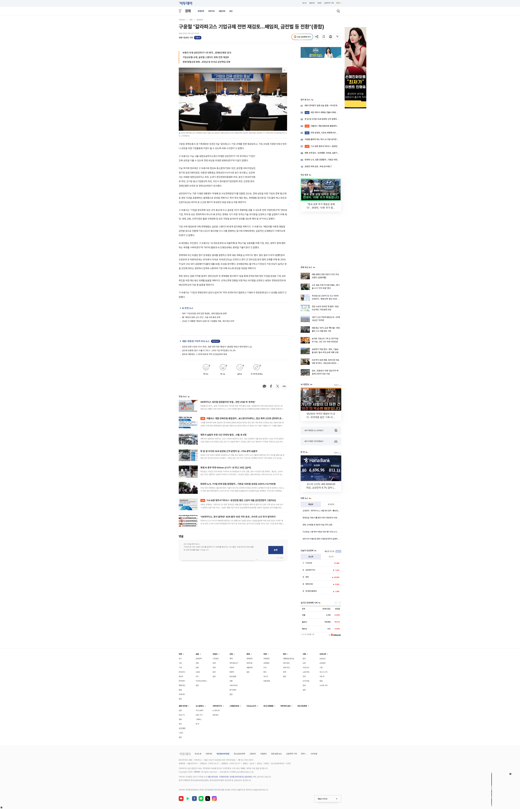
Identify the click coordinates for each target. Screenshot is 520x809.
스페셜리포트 (234, 706)
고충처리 (252, 754)
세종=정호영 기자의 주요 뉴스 (196, 341)
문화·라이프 (183, 706)
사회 (304, 654)
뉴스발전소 (200, 706)
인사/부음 (306, 681)
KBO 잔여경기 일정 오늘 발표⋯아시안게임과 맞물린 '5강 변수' (330, 105)
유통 (231, 681)
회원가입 (312, 3)
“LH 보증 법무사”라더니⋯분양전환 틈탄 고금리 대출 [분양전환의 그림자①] (238, 500)
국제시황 (182, 694)
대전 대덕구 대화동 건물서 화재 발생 (323, 112)
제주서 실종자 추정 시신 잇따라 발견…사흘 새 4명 (223, 434)
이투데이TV (217, 706)
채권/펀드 (182, 685)
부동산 (215, 654)
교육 (304, 663)
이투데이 (182, 20)
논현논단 (323, 659)
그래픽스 (199, 719)
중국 (264, 672)
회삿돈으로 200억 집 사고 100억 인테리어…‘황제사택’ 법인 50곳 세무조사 (325, 299)
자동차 (232, 668)
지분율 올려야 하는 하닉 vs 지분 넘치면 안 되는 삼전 (326, 139)
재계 (231, 659)
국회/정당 (286, 663)
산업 (231, 654)
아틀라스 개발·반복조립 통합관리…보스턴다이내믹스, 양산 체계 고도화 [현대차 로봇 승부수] (246, 418)
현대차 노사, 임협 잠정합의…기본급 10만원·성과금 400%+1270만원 (332, 159)
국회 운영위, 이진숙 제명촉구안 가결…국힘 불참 (327, 133)
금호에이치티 (310, 570)
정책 (214, 668)
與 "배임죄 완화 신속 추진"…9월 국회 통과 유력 (201, 317)
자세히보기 (215, 341)
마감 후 (322, 676)
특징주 (310, 504)
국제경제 (266, 659)
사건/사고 (306, 668)
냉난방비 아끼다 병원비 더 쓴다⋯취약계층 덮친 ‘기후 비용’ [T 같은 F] (321, 417)
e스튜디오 (216, 710)
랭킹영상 (216, 715)
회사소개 (198, 754)
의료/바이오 (234, 685)
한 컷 (197, 724)
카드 (197, 676)
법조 (304, 659)
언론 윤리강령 (212, 777)
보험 (197, 668)
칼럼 (321, 681)
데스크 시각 (323, 672)
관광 (180, 710)
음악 (180, 724)
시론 (321, 668)
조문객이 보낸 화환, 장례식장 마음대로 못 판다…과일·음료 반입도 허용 (325, 363)
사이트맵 (314, 754)
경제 (188, 11)
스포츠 (181, 733)
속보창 (319, 3)
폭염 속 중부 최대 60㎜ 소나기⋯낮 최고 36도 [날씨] (225, 467)
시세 (180, 668)
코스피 (310, 557)
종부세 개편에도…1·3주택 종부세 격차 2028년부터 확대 (204, 354)
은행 (197, 663)
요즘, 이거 (199, 715)
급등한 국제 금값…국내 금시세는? (318, 166)
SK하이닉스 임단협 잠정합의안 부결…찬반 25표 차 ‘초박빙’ (227, 402)
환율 (180, 690)
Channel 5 (251, 706)
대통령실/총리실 (288, 659)
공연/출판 (182, 728)
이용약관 (209, 754)
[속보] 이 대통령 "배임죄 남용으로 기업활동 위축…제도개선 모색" (208, 321)
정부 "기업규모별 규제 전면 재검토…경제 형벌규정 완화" (204, 313)
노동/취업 (306, 672)
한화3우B (309, 584)
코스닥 (331, 557)
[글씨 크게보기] (337, 37)
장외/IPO (182, 672)
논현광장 (323, 663)
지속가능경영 (302, 706)
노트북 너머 (323, 685)
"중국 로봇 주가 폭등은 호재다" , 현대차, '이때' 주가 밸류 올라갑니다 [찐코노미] (321, 208)
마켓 (180, 654)
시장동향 (216, 659)
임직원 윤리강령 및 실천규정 (240, 777)
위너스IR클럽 (268, 706)
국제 (265, 654)
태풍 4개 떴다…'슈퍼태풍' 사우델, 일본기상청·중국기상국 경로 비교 (331, 153)
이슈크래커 (199, 710)
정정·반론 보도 (276, 754)
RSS (338, 3)
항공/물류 (233, 676)
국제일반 (266, 663)
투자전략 (331, 504)
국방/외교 (286, 668)
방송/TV (182, 715)
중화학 (232, 672)
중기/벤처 (233, 690)
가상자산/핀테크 (201, 681)
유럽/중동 (266, 681)
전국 (304, 676)
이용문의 (263, 754)
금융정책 (199, 659)
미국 (264, 668)
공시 (180, 659)
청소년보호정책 (239, 754)
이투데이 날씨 (285, 706)
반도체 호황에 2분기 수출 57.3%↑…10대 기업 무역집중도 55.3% (209, 350)
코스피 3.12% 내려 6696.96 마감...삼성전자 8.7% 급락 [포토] (321, 488)
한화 (307, 577)
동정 (304, 685)
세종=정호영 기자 (186, 37)
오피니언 (323, 654)
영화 (180, 719)
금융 (197, 654)
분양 (214, 672)
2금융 (198, 672)
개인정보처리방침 (222, 754)
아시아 (265, 676)
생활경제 (222, 11)
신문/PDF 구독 (329, 3)
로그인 (304, 3)
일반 (231, 11)
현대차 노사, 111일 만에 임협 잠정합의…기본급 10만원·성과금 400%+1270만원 (238, 484)
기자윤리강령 (224, 777)
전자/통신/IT (234, 663)
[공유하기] (317, 37)
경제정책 (201, 11)
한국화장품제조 (311, 591)
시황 (180, 663)
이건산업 (309, 563)
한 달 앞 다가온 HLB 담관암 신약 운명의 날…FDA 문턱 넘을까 (228, 451)
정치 (284, 654)
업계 (214, 663)
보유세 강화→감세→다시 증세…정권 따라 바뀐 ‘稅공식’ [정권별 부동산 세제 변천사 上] (217, 347)
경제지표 (211, 11)
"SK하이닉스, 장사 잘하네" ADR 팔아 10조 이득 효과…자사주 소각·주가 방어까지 (238, 516)
